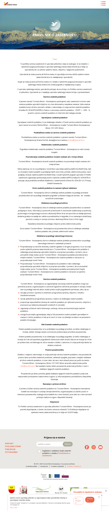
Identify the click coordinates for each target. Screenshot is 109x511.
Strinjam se (90, 500)
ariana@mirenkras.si (76, 140)
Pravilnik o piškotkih (57, 466)
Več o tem (13, 508)
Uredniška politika (31, 466)
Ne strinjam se (78, 501)
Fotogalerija (11, 452)
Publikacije (10, 449)
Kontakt (9, 443)
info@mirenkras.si (27, 366)
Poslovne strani (13, 446)
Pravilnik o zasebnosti (74, 466)
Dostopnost (44, 466)
